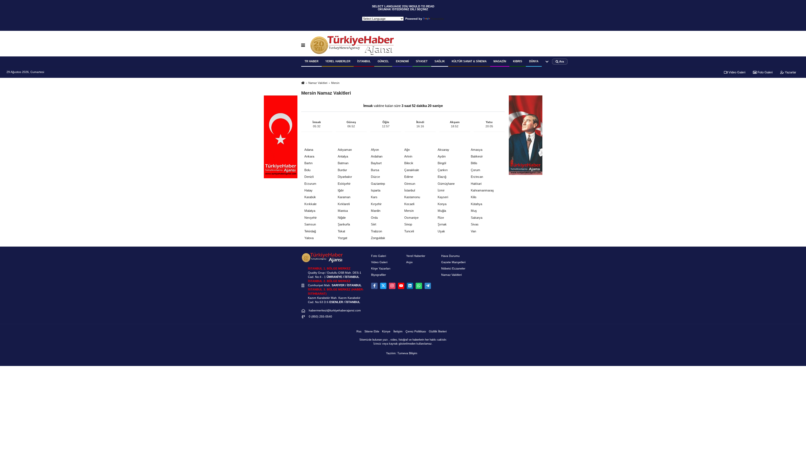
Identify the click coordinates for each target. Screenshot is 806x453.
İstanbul (364, 61)
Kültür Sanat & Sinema (469, 61)
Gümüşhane (446, 183)
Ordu (374, 217)
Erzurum (310, 183)
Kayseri (443, 197)
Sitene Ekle (371, 331)
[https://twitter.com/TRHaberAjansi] (383, 286)
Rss (358, 331)
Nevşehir (310, 217)
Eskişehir (344, 183)
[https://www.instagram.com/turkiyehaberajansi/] (392, 286)
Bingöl (442, 163)
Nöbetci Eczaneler (453, 268)
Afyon (375, 149)
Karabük (310, 197)
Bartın (308, 163)
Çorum (475, 170)
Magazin (499, 61)
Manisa (343, 210)
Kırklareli (344, 204)
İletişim (398, 331)
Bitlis (474, 163)
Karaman (344, 197)
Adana (308, 149)
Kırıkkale (310, 204)
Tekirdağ (310, 231)
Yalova (309, 238)
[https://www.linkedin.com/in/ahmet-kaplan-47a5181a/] (410, 286)
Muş (474, 210)
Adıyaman (345, 149)
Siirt (373, 224)
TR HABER (311, 61)
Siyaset (422, 61)
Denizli (309, 176)
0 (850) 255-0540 (320, 316)
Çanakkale (411, 170)
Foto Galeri (765, 72)
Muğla (442, 210)
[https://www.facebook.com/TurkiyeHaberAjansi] (374, 286)
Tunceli (409, 231)
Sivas (475, 224)
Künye (386, 331)
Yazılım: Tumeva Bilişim (401, 353)
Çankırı (443, 170)
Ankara (309, 156)
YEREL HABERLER (337, 61)
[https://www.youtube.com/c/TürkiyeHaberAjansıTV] (401, 286)
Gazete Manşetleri (453, 262)
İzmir (441, 190)
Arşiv (409, 262)
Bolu (307, 170)
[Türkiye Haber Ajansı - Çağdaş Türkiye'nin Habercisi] (352, 45)
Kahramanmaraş (482, 190)
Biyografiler (378, 274)
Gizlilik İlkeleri (438, 331)
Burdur (342, 170)
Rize (441, 217)
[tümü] (547, 61)
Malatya (309, 210)
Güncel (383, 61)
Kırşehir (376, 204)
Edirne (408, 176)
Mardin (375, 210)
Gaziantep (378, 183)
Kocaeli (409, 204)
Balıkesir (477, 156)
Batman (343, 163)
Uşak (441, 231)
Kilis (473, 197)
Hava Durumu (450, 256)
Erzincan (477, 176)
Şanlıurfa (344, 224)
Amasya (476, 149)
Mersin (409, 210)
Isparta (375, 190)
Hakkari (476, 183)
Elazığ (442, 176)
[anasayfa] (303, 83)
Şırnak (442, 224)
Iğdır (341, 190)
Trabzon (376, 231)
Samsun (310, 224)
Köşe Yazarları (380, 268)
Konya (442, 204)
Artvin (408, 156)
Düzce (375, 176)
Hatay (308, 190)
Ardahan (376, 156)
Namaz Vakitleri (317, 83)
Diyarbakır (345, 176)
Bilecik (408, 163)
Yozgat (342, 238)
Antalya (343, 156)
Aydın (442, 156)
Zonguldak (378, 238)
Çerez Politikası (416, 331)
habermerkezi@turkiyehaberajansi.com (335, 310)
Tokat (341, 231)
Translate (437, 18)
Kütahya (476, 204)
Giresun (409, 183)
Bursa (375, 170)
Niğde (342, 217)
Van (473, 231)
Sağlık (439, 61)
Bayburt (376, 163)
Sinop (408, 224)
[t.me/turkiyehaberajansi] (428, 286)
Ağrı (407, 149)
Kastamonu (412, 197)
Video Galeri (736, 72)
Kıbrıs (517, 61)
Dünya (533, 61)
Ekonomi (402, 61)
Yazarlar (790, 72)
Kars (374, 197)
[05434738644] (419, 286)
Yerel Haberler (415, 256)
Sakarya (476, 217)
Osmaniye (411, 217)
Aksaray (443, 149)
